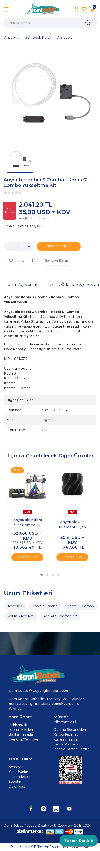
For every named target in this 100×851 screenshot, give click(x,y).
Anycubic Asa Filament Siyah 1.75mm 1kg (72, 525)
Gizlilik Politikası (65, 744)
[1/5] (5, 192)
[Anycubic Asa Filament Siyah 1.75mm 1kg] (72, 484)
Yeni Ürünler (18, 772)
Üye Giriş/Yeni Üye (23, 739)
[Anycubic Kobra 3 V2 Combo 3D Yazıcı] (27, 484)
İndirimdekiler (19, 777)
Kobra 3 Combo (44, 606)
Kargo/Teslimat (65, 734)
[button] (41, 574)
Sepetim (16, 781)
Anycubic (15, 606)
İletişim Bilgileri (21, 730)
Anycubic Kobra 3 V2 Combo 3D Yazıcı (27, 522)
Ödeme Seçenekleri (69, 730)
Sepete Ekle (27, 557)
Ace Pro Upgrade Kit (60, 616)
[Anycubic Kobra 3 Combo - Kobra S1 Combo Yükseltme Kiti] (50, 94)
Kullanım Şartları (66, 739)
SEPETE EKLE (59, 246)
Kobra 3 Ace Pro (21, 616)
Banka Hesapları (22, 734)
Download (17, 786)
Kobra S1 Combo (80, 606)
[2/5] (7, 192)
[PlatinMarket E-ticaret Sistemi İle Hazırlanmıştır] (30, 831)
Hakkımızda (18, 725)
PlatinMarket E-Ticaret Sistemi (35, 847)
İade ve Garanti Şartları (71, 749)
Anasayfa (16, 767)
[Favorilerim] (84, 9)
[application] (78, 841)
